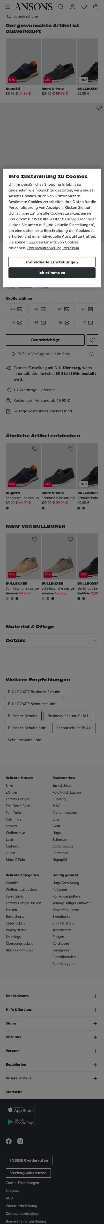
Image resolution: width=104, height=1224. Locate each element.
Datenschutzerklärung (44, 248)
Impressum (70, 248)
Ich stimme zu (51, 273)
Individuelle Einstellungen (52, 262)
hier (32, 242)
